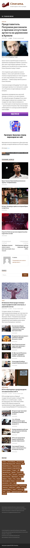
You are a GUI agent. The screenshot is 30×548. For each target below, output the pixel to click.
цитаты (25, 491)
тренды (8, 491)
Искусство (5, 474)
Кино (10, 474)
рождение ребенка (7, 489)
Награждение (5, 154)
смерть (14, 489)
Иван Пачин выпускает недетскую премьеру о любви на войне (18, 346)
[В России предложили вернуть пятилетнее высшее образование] (6, 443)
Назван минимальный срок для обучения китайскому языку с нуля (20, 431)
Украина (18, 478)
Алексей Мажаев (11, 461)
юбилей (4, 493)
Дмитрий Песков (6, 472)
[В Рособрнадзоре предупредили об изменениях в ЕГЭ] (15, 386)
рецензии (23, 487)
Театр (3, 300)
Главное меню (8, 16)
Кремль (26, 152)
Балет (12, 152)
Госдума (14, 470)
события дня (21, 489)
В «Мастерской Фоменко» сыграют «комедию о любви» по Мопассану (19, 354)
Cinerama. (17, 4)
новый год (5, 487)
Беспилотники (20, 461)
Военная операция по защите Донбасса (12, 468)
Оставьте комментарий (18, 38)
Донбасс (14, 472)
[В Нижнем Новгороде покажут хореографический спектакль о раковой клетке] (15, 299)
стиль (4, 491)
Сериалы (5, 478)
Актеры (4, 461)
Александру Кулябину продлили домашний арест (20, 362)
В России (18, 463)
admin (10, 38)
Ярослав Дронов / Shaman (9, 480)
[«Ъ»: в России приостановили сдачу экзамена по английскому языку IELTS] (6, 424)
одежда (18, 487)
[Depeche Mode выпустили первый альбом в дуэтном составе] (15, 230)
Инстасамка (20, 472)
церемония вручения (17, 491)
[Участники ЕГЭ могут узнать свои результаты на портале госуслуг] (6, 451)
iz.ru (8, 148)
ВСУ (23, 463)
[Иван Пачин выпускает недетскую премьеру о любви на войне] (6, 349)
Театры (10, 478)
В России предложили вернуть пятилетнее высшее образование (18, 439)
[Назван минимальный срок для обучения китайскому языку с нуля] (6, 434)
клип (11, 483)
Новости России (6, 476)
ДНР (19, 470)
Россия (21, 476)
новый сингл (12, 487)
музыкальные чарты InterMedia (10, 485)
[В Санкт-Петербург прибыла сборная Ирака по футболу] (15, 204)
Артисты (8, 152)
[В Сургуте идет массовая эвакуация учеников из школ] (6, 416)
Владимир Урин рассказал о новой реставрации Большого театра (20, 337)
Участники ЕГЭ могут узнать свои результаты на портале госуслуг (19, 448)
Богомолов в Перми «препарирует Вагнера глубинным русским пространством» (18, 328)
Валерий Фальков (7, 465)
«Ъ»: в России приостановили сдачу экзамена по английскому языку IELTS (19, 422)
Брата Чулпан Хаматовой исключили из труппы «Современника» (13, 181)
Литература (21, 474)
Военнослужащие (7, 470)
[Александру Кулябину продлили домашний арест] (6, 366)
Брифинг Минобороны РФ (9, 463)
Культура (4, 21)
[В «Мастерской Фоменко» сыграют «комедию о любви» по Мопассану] (6, 358)
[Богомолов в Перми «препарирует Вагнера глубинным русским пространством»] (6, 331)
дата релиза (5, 483)
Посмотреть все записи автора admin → (19, 261)
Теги (14, 478)
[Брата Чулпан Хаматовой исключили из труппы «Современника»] (15, 179)
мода (14, 483)
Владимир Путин (19, 152)
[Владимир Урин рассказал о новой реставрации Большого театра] (6, 341)
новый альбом (22, 485)
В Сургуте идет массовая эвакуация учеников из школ (19, 412)
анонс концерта (20, 480)
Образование (5, 387)
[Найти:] (15, 275)
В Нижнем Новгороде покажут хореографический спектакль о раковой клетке (14, 305)
